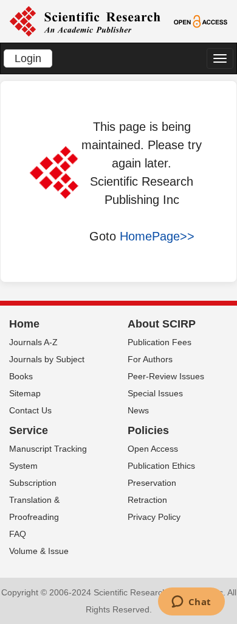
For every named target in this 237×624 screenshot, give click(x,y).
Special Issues (155, 393)
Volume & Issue (39, 551)
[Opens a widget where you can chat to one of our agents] (191, 602)
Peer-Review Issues (166, 376)
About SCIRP (162, 324)
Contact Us (30, 410)
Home (24, 324)
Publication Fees (159, 342)
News (138, 410)
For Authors (150, 359)
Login (28, 58)
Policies (148, 430)
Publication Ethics (161, 466)
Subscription (33, 483)
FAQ (17, 534)
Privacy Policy (154, 517)
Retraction (147, 500)
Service (28, 430)
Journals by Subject (46, 359)
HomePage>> (157, 236)
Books (21, 376)
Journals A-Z (33, 342)
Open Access (153, 449)
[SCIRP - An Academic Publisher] (84, 21)
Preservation (152, 483)
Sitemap (25, 393)
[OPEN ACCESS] (200, 21)
